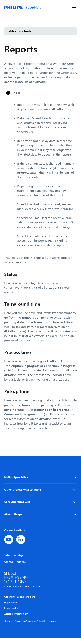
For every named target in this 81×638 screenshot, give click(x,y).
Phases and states (22, 326)
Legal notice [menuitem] (10, 603)
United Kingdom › (16, 562)
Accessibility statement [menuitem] (16, 614)
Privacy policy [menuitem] (11, 608)
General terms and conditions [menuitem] (19, 597)
